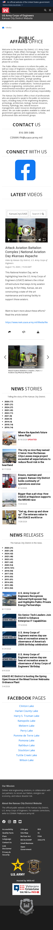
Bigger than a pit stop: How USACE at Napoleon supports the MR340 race (34, 496)
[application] (26, 230)
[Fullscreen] (44, 239)
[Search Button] (44, 10)
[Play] (8, 239)
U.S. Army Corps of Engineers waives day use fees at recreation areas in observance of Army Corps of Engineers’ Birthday (34, 660)
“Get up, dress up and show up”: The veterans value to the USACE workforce (33, 514)
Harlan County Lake (26, 711)
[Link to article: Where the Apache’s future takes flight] (9, 438)
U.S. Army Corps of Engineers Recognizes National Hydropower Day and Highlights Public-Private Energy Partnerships (34, 599)
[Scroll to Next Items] (48, 357)
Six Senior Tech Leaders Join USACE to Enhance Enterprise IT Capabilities (34, 617)
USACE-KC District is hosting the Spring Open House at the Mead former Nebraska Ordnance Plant (25, 679)
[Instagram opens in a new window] (9, 821)
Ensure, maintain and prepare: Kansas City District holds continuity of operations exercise (34, 479)
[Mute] (39, 239)
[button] (13, 5)
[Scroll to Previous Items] (5, 357)
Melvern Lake (26, 725)
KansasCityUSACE (18, 213)
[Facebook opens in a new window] (4, 821)
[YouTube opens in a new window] (20, 821)
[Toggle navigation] (49, 10)
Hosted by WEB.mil (25, 880)
